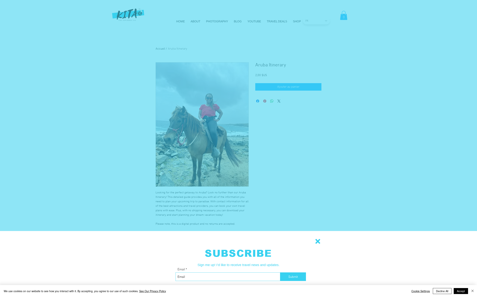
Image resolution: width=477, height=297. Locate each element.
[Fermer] (472, 291)
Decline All (442, 291)
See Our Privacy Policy (152, 291)
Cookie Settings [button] (420, 291)
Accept (461, 291)
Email (181, 269)
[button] (317, 241)
